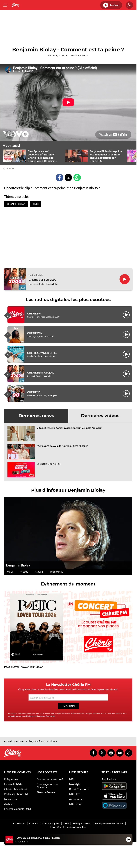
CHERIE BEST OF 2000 (42, 279)
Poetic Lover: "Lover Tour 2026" (23, 666)
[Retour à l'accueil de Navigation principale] (15, 5)
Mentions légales (50, 823)
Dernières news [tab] (36, 415)
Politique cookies (82, 823)
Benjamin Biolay (18, 565)
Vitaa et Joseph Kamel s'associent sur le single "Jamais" (69, 427)
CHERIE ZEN (34, 333)
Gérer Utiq (56, 826)
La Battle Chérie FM (49, 463)
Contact (33, 823)
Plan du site (19, 823)
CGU (66, 823)
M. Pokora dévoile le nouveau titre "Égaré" (62, 445)
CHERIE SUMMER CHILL (42, 352)
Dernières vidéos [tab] (100, 415)
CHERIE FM (34, 313)
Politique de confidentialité (109, 823)
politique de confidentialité (44, 716)
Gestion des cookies (76, 826)
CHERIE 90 (33, 392)
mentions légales (25, 716)
